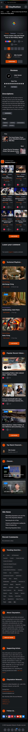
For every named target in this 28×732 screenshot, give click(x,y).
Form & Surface (6, 307)
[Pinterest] (12, 716)
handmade (13, 581)
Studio (10, 593)
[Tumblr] (15, 716)
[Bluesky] (23, 716)
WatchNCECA (11, 599)
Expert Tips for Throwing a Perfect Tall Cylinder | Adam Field (11, 151)
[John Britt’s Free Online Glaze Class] (14, 487)
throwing (11, 125)
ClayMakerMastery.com (8, 691)
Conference (16, 572)
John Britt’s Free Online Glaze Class (13, 491)
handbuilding (6, 581)
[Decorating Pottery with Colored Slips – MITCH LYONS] (14, 364)
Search (24, 502)
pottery (22, 587)
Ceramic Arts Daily (20, 558)
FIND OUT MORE (8, 637)
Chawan (5, 572)
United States (18, 596)
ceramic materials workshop (9, 569)
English (5, 125)
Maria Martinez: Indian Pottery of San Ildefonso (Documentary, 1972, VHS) (14, 426)
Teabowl (16, 593)
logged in (11, 252)
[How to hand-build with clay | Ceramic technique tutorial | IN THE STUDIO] (14, 389)
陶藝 (15, 602)
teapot (4, 596)
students (5, 593)
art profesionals (15, 555)
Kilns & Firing (6, 282)
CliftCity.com (5, 703)
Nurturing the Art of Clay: (12, 520)
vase (4, 599)
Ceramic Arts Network (7, 561)
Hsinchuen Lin (22, 581)
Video (8, 11)
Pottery (7, 33)
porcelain (11, 587)
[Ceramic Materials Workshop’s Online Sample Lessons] (14, 472)
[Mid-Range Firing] (14, 273)
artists (8, 555)
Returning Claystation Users (13, 527)
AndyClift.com (5, 699)
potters (17, 587)
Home (2, 11)
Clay (10, 572)
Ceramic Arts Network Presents (9, 564)
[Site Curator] (8, 56)
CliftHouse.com (6, 701)
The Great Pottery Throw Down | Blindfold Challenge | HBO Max (17, 139)
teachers (23, 593)
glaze (10, 578)
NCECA (5, 587)
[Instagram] (9, 716)
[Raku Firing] (14, 324)
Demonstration (21, 122)
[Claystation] (13, 6)
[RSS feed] (20, 716)
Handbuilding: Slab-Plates (11, 310)
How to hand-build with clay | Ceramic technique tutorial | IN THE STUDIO (12, 401)
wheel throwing (19, 599)
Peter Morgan (20, 176)
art (3, 555)
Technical (13, 33)
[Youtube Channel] (17, 716)
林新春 (9, 602)
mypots (11, 584)
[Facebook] (3, 716)
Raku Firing (6, 335)
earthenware (18, 575)
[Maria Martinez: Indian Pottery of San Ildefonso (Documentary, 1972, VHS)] (14, 415)
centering (12, 122)
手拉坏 (4, 602)
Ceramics (20, 569)
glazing (15, 578)
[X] (6, 716)
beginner (5, 122)
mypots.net (18, 584)
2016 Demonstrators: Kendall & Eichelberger (20, 200)
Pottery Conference (7, 590)
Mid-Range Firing (8, 284)
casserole (5, 558)
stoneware (20, 590)
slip (14, 590)
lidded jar (5, 584)
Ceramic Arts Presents (8, 567)
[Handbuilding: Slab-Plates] (14, 298)
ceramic (12, 558)
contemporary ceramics (8, 575)
